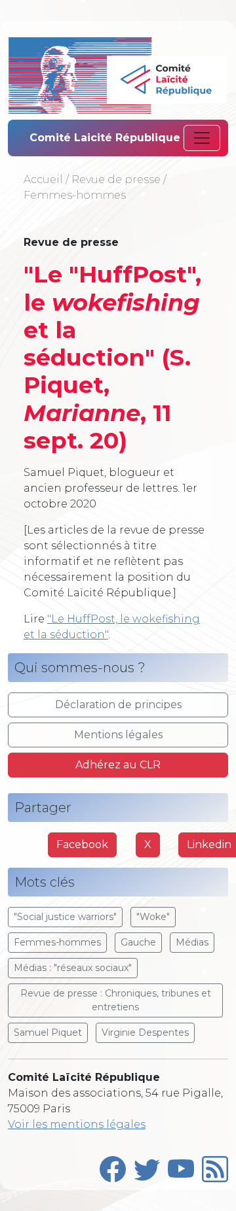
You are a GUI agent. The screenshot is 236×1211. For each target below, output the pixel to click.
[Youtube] (181, 1166)
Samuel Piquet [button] (48, 1032)
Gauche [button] (138, 942)
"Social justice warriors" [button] (65, 917)
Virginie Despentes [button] (145, 1032)
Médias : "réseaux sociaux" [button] (73, 968)
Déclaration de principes (118, 704)
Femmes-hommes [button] (57, 942)
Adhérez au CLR (118, 765)
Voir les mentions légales (77, 1124)
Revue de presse (116, 179)
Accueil (43, 179)
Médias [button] (192, 942)
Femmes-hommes (75, 195)
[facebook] (113, 1166)
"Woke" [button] (153, 917)
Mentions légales (118, 734)
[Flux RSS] (215, 1166)
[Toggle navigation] (202, 138)
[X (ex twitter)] (147, 1166)
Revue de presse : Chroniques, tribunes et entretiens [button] (115, 1000)
